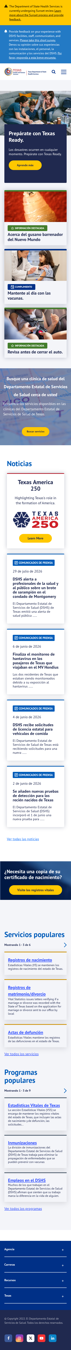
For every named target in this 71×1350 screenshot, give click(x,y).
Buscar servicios (35, 431)
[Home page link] (25, 72)
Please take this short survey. (38, 40)
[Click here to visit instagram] (19, 1338)
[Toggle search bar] (52, 72)
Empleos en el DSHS (27, 1180)
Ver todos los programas (23, 1208)
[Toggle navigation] (62, 72)
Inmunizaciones (22, 1143)
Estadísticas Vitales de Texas (34, 1105)
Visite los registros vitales (35, 890)
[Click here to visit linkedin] (52, 1338)
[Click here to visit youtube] (41, 1338)
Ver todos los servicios (21, 1054)
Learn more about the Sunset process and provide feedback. (36, 15)
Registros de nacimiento (30, 960)
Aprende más (25, 165)
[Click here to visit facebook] (8, 1338)
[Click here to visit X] (30, 1338)
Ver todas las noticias (23, 839)
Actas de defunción (25, 1032)
